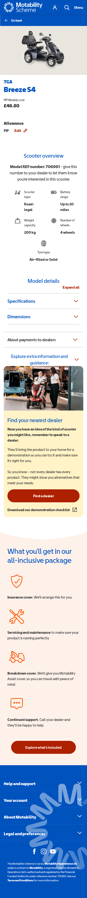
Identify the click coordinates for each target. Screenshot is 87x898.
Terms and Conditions (20, 880)
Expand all (71, 287)
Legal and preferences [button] (24, 833)
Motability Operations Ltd (61, 863)
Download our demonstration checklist (42, 510)
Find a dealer (43, 496)
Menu (78, 7)
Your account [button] (15, 800)
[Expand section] (76, 301)
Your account (54, 7)
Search (66, 7)
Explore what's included (43, 747)
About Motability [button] (20, 817)
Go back (16, 20)
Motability (36, 867)
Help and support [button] (19, 783)
